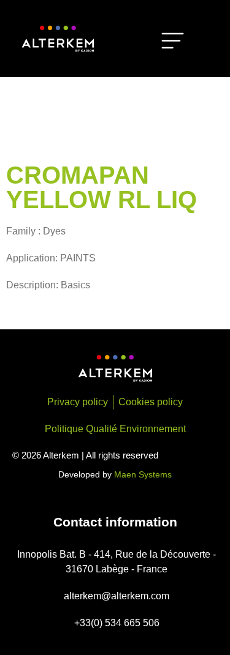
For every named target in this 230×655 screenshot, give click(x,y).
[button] (173, 43)
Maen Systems (143, 474)
